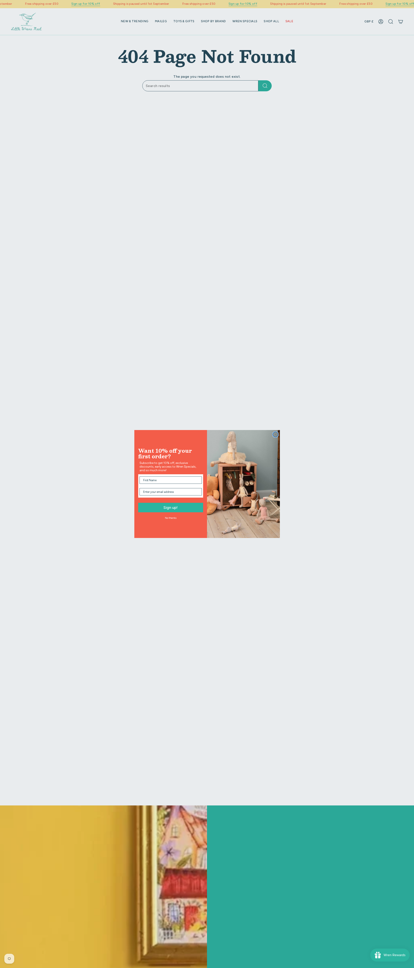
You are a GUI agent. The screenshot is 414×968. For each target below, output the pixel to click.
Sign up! (170, 507)
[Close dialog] (275, 434)
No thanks (170, 517)
